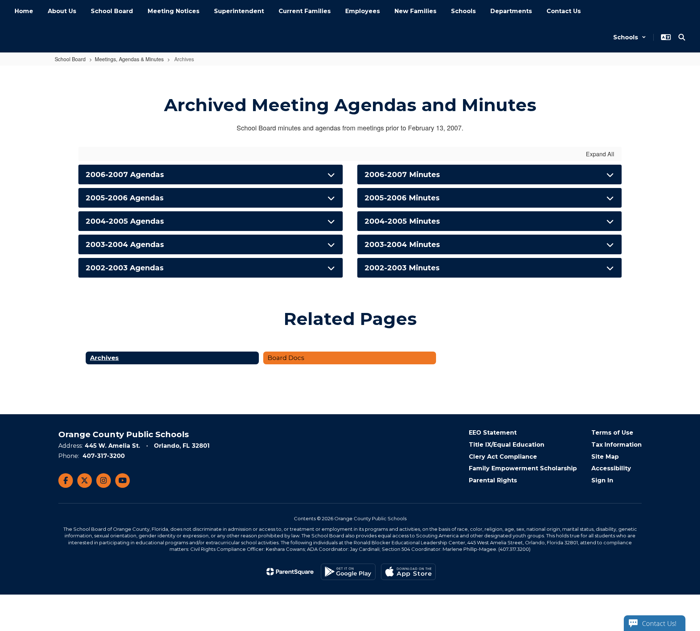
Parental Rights (493, 480)
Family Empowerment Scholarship (523, 468)
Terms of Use (612, 432)
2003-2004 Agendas (125, 244)
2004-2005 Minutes (402, 221)
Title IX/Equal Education (506, 444)
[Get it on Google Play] (348, 572)
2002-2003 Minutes (402, 267)
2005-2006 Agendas (125, 197)
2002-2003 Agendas (125, 267)
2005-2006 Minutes (402, 197)
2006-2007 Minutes (402, 174)
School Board (70, 59)
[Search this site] (681, 37)
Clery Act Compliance (503, 456)
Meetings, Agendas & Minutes (129, 59)
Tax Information (616, 444)
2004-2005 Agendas (125, 221)
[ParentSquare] (290, 571)
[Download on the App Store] (408, 572)
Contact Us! (659, 623)
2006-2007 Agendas (125, 174)
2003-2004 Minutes (402, 244)
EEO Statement (493, 432)
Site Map (605, 456)
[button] (629, 37)
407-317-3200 (103, 455)
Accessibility (611, 468)
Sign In (602, 480)
